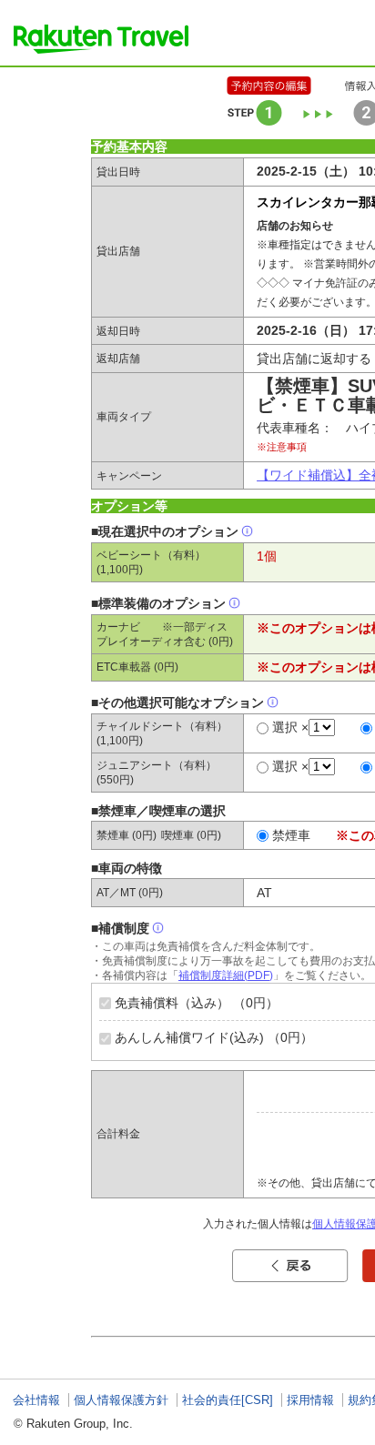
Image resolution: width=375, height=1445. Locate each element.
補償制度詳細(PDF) (225, 975)
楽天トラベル (101, 39)
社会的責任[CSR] (227, 1400)
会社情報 (36, 1400)
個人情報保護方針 (121, 1400)
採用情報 (310, 1400)
